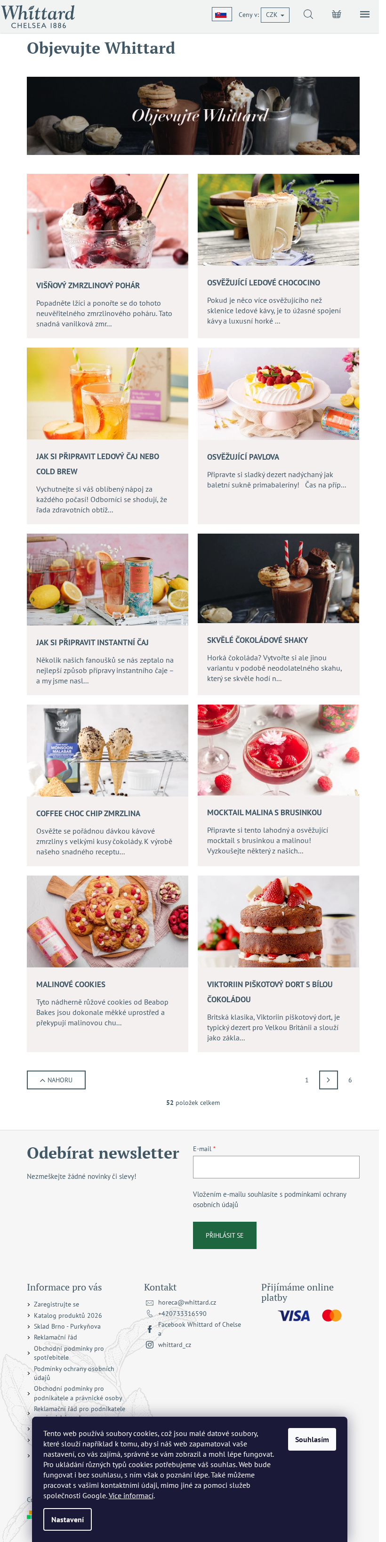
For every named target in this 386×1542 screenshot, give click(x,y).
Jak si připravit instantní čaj (92, 642)
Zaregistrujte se (56, 1304)
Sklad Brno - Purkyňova (67, 1326)
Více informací (131, 1495)
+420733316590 (182, 1313)
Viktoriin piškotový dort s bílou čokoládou (270, 992)
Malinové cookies (70, 984)
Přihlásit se (225, 1235)
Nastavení (67, 1519)
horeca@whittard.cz (187, 1302)
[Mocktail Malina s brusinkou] (278, 749)
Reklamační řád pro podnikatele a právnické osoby (79, 1413)
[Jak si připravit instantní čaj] (107, 579)
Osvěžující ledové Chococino (263, 282)
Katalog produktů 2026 (68, 1315)
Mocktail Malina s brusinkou (264, 812)
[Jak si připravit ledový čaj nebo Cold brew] (107, 393)
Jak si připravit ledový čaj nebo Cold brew (97, 464)
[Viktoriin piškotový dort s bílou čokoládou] (278, 921)
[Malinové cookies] (107, 921)
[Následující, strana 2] (328, 1080)
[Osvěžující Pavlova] (278, 393)
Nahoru (60, 1080)
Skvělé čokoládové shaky (257, 640)
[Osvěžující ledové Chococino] (278, 219)
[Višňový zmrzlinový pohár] (108, 220)
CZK (273, 14)
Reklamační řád (55, 1337)
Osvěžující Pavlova (243, 457)
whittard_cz (174, 1344)
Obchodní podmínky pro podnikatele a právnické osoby (78, 1393)
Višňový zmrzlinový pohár (88, 285)
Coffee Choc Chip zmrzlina (88, 813)
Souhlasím (312, 1439)
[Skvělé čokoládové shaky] (278, 578)
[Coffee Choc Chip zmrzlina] (107, 750)
